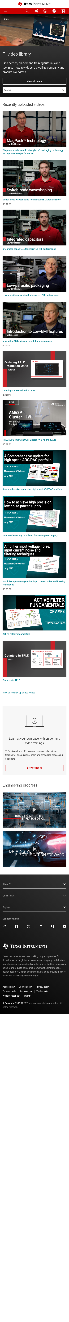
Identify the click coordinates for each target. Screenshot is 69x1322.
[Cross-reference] (36, 11)
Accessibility (9, 987)
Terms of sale (9, 991)
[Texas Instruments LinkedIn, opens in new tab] (40, 927)
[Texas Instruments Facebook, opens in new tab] (16, 927)
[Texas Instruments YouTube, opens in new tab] (64, 927)
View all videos (34, 81)
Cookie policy (25, 987)
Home (6, 19)
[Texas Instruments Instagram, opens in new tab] (4, 927)
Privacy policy (42, 987)
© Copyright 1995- (14, 1003)
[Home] (34, 4)
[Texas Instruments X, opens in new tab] (28, 927)
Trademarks (42, 991)
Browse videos (34, 768)
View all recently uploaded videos (19, 692)
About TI (7, 884)
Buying (6, 907)
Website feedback (11, 996)
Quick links (8, 895)
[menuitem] (27, 11)
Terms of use (26, 991)
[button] (5, 11)
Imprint (27, 996)
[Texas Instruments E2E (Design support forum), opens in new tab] (52, 927)
